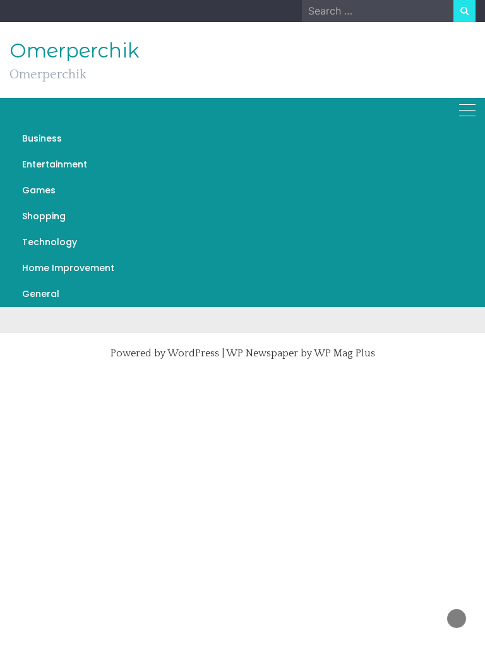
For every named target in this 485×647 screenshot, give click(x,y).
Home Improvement (68, 268)
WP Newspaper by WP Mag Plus (300, 353)
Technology (49, 242)
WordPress (193, 353)
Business (42, 138)
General (40, 293)
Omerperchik (74, 51)
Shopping (44, 216)
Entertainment (54, 164)
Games (39, 190)
